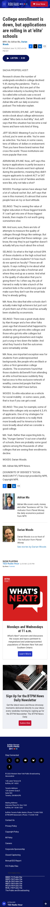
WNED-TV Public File (13, 877)
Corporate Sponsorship (15, 849)
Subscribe (25, 722)
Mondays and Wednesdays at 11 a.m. (25, 629)
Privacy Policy (11, 826)
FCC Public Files (11, 866)
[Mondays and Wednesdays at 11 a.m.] (25, 598)
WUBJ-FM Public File (13, 888)
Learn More (25, 653)
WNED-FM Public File (13, 879)
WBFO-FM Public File (13, 884)
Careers (8, 843)
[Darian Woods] (9, 534)
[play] (4, 903)
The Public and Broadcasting (17, 890)
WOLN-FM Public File (13, 886)
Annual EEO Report (13, 861)
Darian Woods (25, 530)
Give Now (40, 4)
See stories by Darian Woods (31, 546)
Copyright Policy (12, 832)
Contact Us (10, 820)
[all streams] (46, 903)
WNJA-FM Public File (13, 881)
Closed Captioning (13, 855)
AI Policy (8, 838)
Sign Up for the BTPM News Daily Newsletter (25, 698)
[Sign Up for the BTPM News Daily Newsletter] (25, 677)
